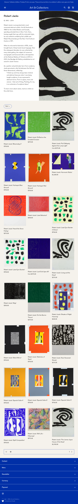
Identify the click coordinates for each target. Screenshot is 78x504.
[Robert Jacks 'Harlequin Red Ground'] (39, 168)
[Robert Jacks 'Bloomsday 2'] (15, 126)
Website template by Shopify (8, 501)
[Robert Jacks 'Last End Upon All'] (39, 253)
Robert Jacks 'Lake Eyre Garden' (14, 269)
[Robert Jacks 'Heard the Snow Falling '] (15, 211)
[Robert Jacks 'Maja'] (15, 291)
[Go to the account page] (69, 7)
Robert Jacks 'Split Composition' (14, 440)
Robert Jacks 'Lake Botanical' (37, 215)
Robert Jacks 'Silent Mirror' (12, 358)
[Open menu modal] (5, 7)
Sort (6, 106)
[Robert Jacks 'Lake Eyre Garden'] (15, 252)
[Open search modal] (65, 7)
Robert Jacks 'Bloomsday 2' (12, 144)
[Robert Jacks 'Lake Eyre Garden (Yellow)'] (63, 210)
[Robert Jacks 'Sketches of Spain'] (39, 339)
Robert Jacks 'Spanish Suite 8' (37, 400)
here (11, 91)
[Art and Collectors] (39, 7)
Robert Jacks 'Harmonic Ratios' (62, 172)
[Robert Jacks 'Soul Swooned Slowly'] (63, 340)
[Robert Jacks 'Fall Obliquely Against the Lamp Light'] (63, 126)
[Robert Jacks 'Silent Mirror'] (15, 340)
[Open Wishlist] (3, 501)
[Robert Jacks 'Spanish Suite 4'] (15, 383)
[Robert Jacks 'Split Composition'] (15, 422)
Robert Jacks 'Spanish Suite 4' (13, 400)
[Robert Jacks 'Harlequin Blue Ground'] (15, 167)
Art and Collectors (15, 499)
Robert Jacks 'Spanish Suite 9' (62, 400)
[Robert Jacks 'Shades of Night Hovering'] (63, 297)
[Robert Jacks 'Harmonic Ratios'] (63, 161)
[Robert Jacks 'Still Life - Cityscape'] (39, 419)
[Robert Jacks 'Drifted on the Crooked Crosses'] (39, 123)
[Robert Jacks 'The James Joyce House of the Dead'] (63, 422)
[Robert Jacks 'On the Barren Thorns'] (39, 297)
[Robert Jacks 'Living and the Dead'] (63, 254)
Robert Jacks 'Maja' (10, 303)
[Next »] (10, 452)
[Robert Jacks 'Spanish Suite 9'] (63, 382)
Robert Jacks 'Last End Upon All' (38, 271)
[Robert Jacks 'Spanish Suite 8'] (39, 382)
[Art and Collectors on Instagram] (3, 494)
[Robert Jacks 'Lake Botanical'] (39, 204)
